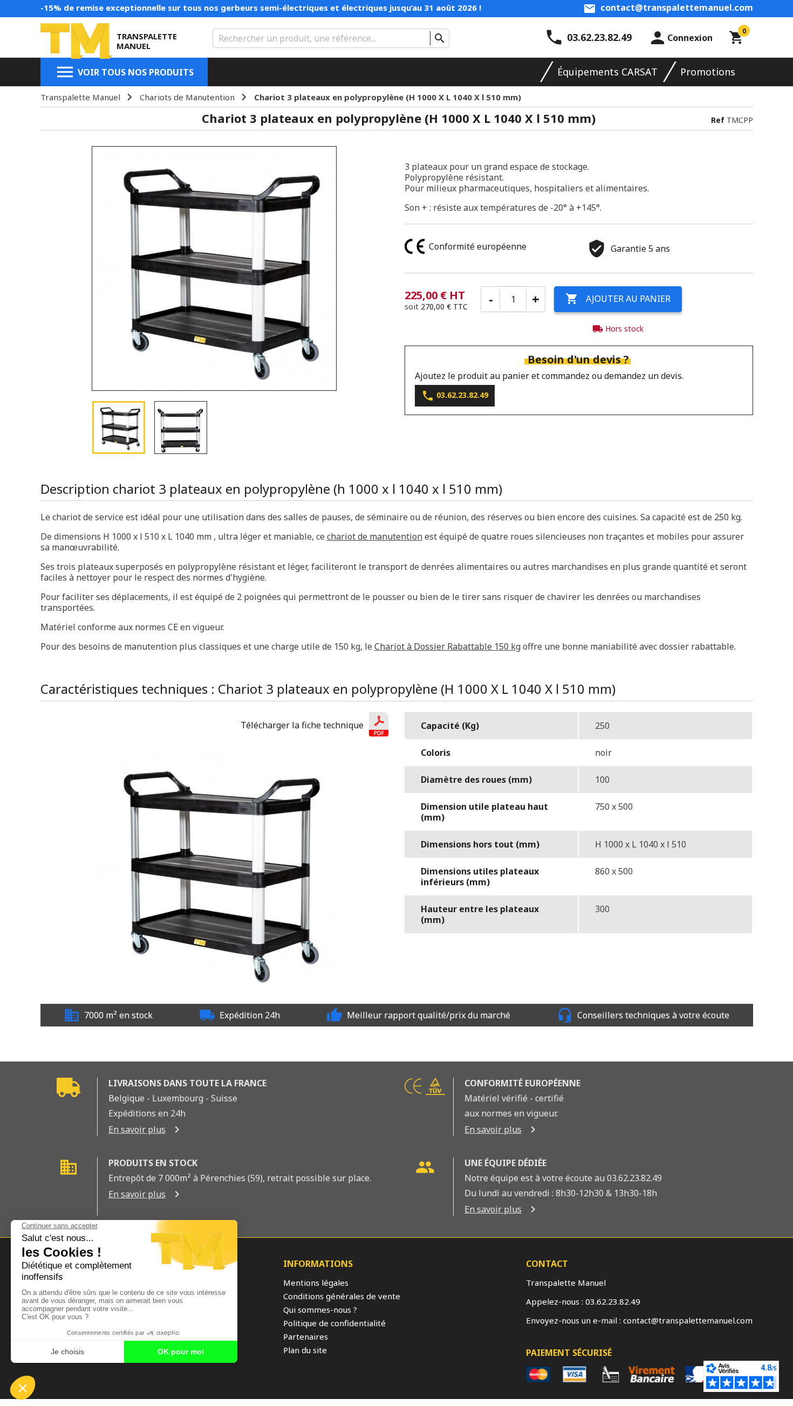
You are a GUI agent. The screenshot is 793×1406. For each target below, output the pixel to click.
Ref (717, 120)
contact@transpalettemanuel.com (676, 7)
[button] (314, 725)
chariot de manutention (374, 536)
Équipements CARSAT (607, 71)
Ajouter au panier (618, 298)
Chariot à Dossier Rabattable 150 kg (447, 646)
